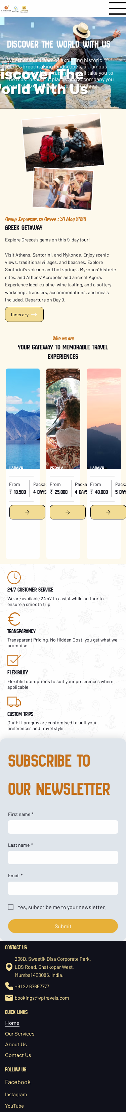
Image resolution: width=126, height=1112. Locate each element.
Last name (20, 845)
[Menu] (117, 8)
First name (21, 814)
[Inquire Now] (27, 512)
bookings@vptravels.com (42, 998)
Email (15, 875)
